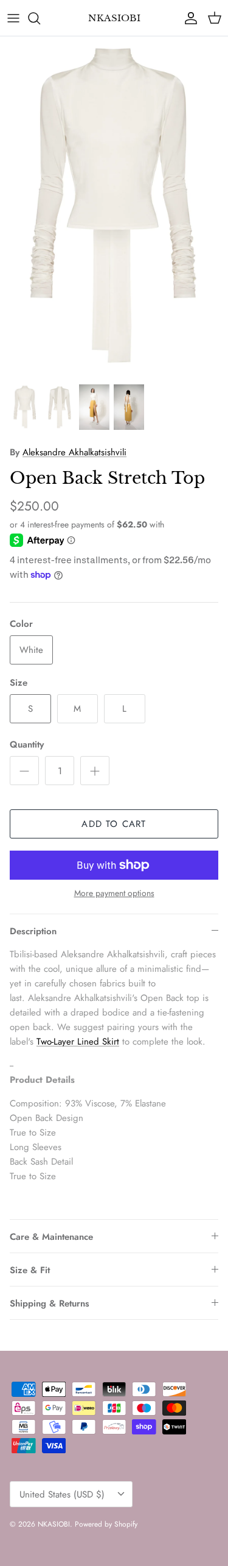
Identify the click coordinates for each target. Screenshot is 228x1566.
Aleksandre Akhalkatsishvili (74, 452)
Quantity (27, 744)
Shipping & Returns (49, 1303)
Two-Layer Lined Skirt (77, 1041)
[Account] (187, 18)
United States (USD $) (62, 1494)
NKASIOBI (54, 1524)
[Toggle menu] (13, 18)
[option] (114, 206)
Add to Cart (113, 824)
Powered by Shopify (106, 1524)
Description (33, 931)
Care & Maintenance (51, 1236)
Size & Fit (30, 1270)
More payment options (114, 893)
